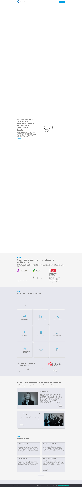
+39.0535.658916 (55, 1)
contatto (62, 1)
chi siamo (42, 1)
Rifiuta (63, 485)
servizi (37, 1)
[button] (26, 138)
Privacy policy (67, 485)
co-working (48, 1)
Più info (24, 319)
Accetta (59, 485)
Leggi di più (19, 138)
